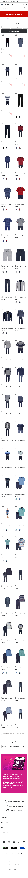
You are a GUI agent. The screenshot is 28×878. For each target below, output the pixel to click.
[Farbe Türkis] (16, 499)
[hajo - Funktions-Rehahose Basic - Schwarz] (21, 100)
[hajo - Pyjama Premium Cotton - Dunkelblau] (7, 687)
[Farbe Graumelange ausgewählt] (3, 272)
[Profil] (20, 4)
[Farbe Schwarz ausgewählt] (16, 117)
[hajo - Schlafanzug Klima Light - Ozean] (21, 193)
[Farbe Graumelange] (16, 272)
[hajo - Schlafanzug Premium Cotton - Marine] (21, 374)
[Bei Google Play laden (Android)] (5, 848)
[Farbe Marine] (20, 117)
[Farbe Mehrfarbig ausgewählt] (20, 673)
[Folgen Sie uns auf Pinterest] (24, 842)
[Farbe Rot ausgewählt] (20, 148)
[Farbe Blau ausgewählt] (3, 179)
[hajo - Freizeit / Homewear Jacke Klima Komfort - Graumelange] (21, 285)
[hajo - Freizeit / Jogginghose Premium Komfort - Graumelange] (7, 255)
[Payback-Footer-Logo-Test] (22, 848)
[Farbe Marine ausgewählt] (7, 148)
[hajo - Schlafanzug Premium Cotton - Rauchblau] (21, 401)
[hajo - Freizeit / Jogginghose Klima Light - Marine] (7, 285)
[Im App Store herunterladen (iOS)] (14, 848)
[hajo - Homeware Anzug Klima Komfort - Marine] (7, 428)
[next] (18, 742)
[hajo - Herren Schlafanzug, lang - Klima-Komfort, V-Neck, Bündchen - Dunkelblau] (21, 71)
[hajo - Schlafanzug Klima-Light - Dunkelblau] (7, 656)
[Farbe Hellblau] (7, 530)
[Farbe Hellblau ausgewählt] (7, 561)
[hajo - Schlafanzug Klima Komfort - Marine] (21, 544)
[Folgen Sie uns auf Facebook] (4, 842)
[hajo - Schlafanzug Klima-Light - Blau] (7, 629)
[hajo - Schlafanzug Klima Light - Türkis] (21, 482)
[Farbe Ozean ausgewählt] (3, 241)
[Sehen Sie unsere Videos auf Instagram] (9, 842)
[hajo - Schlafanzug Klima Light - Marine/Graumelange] (7, 374)
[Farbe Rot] (7, 179)
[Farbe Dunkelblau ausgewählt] (3, 673)
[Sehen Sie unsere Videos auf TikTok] (19, 842)
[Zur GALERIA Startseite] (8, 5)
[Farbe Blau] (16, 148)
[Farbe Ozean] (16, 209)
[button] (10, 1)
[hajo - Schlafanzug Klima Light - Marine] (21, 224)
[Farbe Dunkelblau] (16, 673)
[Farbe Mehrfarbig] (7, 673)
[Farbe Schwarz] (3, 148)
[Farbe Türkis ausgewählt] (16, 530)
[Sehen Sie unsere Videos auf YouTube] (14, 842)
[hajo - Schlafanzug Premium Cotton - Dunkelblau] (7, 575)
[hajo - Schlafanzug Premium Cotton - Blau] (7, 714)
